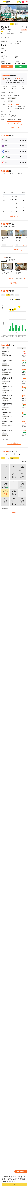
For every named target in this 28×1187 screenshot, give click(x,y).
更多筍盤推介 (14, 249)
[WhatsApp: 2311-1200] (20, 2)
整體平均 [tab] (3, 37)
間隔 (8, 458)
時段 (3, 458)
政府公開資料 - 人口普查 (14, 123)
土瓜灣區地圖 (14, 216)
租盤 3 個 (21, 66)
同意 (14, 1184)
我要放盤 (22, 1171)
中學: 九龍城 (16, 104)
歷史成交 (14, 512)
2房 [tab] (8, 37)
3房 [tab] (12, 37)
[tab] (5, 173)
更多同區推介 (14, 283)
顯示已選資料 (14, 458)
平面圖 (24, 29)
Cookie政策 (12, 1181)
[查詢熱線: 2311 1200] (18, 2)
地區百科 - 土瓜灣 (14, 128)
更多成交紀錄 (14, 443)
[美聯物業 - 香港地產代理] (6, 2)
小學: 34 (10, 104)
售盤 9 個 (7, 66)
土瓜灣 (18, 78)
